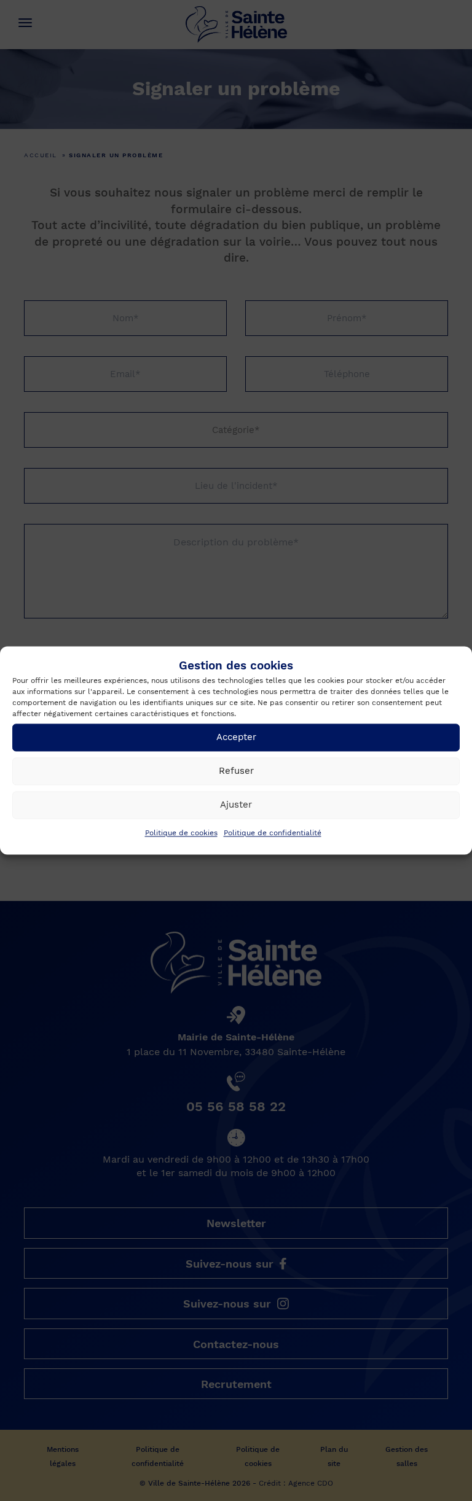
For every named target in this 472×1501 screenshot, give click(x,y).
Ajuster (236, 805)
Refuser (236, 771)
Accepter (236, 737)
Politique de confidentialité (272, 832)
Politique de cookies (181, 832)
